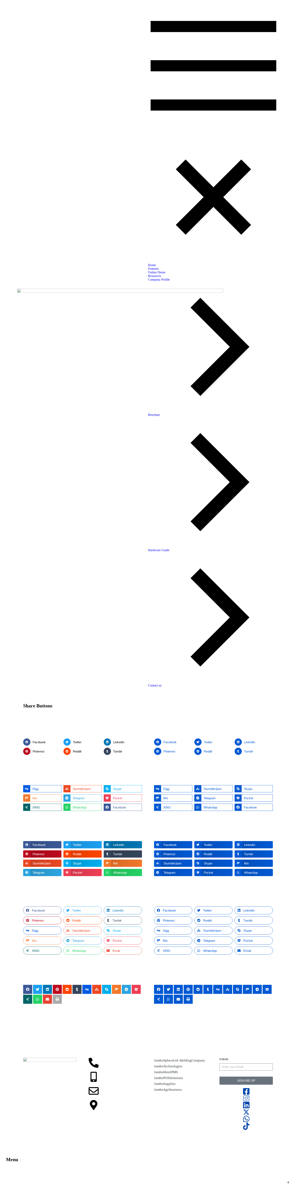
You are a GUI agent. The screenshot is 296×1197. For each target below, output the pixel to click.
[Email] (94, 1091)
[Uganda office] (94, 1105)
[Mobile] (94, 1077)
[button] (42, 742)
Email (224, 1059)
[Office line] (94, 1063)
